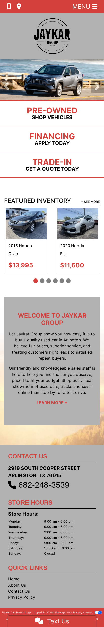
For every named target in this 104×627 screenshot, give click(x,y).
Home (13, 579)
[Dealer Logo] (52, 36)
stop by (47, 392)
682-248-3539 (43, 485)
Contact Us (19, 591)
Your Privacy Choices (80, 612)
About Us (17, 585)
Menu (82, 6)
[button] (6, 86)
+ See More (90, 202)
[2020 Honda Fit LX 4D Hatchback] (71, 224)
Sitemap (60, 612)
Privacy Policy (21, 597)
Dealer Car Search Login (17, 612)
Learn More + (52, 402)
